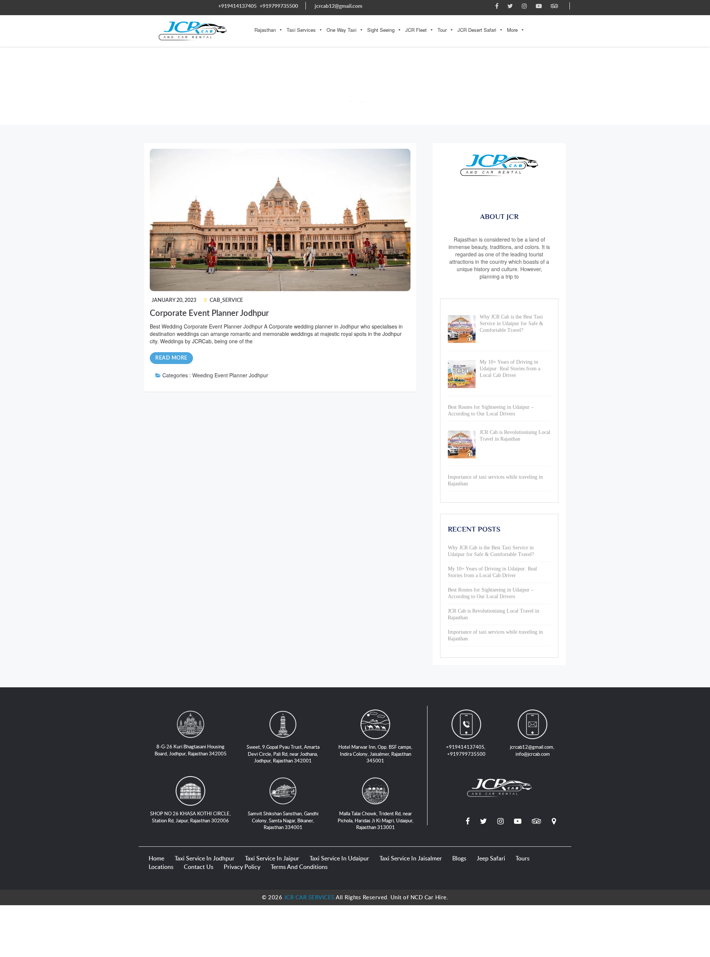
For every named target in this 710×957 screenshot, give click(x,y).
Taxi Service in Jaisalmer (410, 858)
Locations (161, 867)
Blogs (459, 858)
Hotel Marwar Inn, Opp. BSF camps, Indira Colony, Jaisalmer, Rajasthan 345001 (375, 754)
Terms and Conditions (299, 867)
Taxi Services (301, 29)
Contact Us (198, 867)
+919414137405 (237, 5)
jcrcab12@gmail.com (338, 5)
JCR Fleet (416, 29)
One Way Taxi (341, 29)
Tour (442, 29)
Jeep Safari (491, 858)
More (512, 29)
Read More (171, 358)
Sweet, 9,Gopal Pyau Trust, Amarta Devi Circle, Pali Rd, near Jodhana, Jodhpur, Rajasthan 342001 (283, 754)
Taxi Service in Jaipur (272, 858)
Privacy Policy (242, 867)
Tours (522, 858)
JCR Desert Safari (476, 29)
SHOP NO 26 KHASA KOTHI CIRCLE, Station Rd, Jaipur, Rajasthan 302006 (190, 817)
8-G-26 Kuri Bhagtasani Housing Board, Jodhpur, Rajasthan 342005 (191, 750)
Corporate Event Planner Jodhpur (209, 313)
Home (156, 858)
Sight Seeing (381, 29)
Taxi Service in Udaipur (339, 858)
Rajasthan (265, 29)
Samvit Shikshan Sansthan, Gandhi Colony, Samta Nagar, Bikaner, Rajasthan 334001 (283, 820)
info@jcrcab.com (532, 754)
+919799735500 (279, 5)
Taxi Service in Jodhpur (204, 858)
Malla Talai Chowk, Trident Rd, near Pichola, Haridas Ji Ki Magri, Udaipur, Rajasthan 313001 (375, 820)
